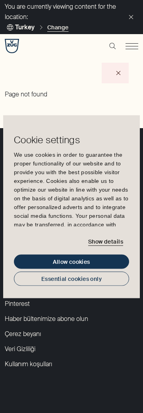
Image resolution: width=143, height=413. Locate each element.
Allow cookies (71, 261)
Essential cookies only (71, 278)
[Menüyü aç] (132, 46)
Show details (105, 241)
